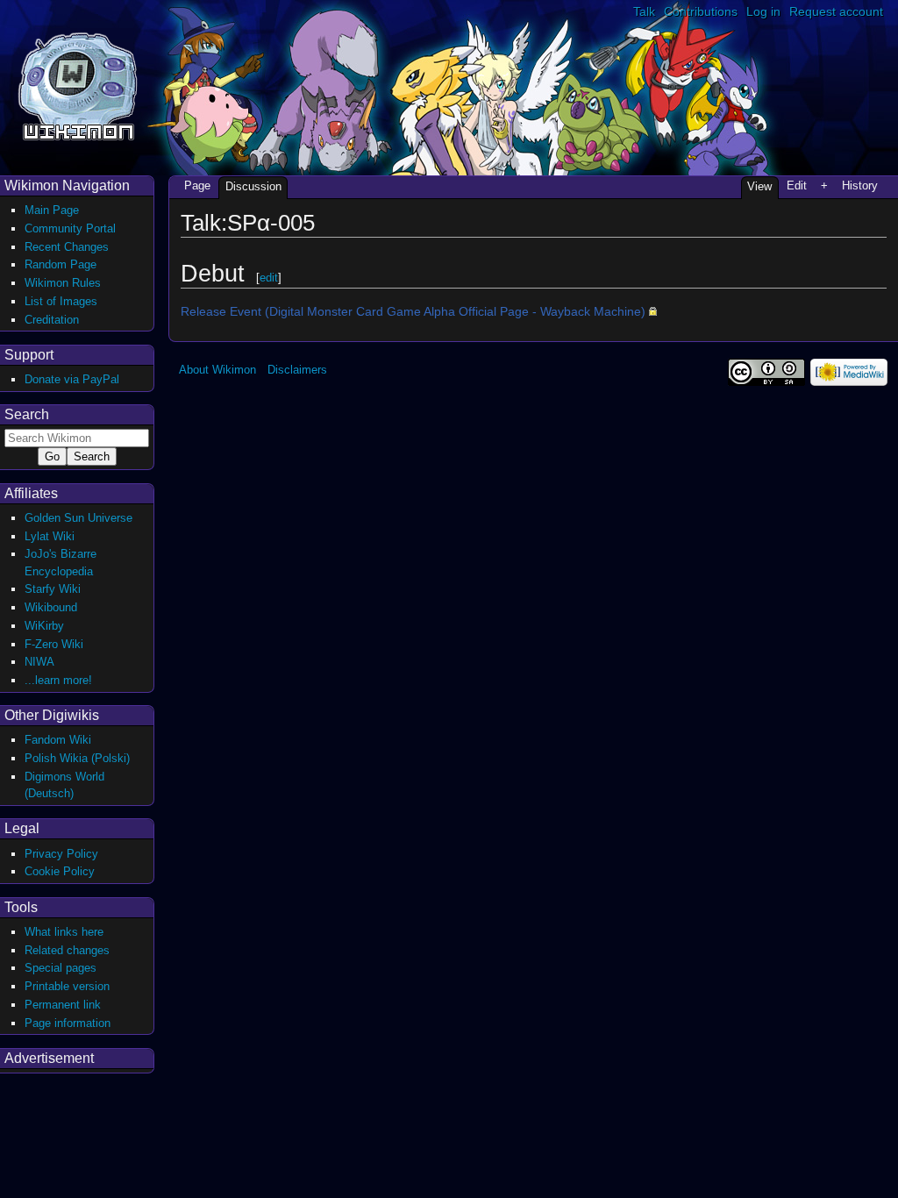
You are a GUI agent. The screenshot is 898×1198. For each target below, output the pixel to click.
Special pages (60, 967)
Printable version (67, 986)
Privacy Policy (61, 853)
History (860, 185)
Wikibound (51, 607)
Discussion (253, 186)
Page (197, 185)
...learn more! (58, 680)
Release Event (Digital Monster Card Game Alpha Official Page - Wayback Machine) (413, 311)
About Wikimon (217, 369)
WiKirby (44, 625)
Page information (67, 1023)
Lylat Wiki (50, 536)
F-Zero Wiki (54, 644)
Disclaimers (297, 369)
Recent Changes (67, 246)
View (759, 186)
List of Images (61, 301)
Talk (644, 11)
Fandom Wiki (58, 739)
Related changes (67, 950)
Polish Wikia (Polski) (77, 758)
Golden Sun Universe (78, 517)
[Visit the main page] (77, 84)
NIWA (39, 661)
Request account (836, 11)
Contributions (701, 11)
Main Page (52, 210)
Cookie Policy (60, 871)
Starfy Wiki (53, 588)
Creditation (52, 319)
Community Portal (70, 228)
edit (269, 277)
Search (26, 414)
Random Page (60, 264)
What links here (64, 931)
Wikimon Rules (63, 282)
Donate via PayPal (72, 379)
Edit (797, 185)
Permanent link (63, 1004)
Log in (763, 11)
